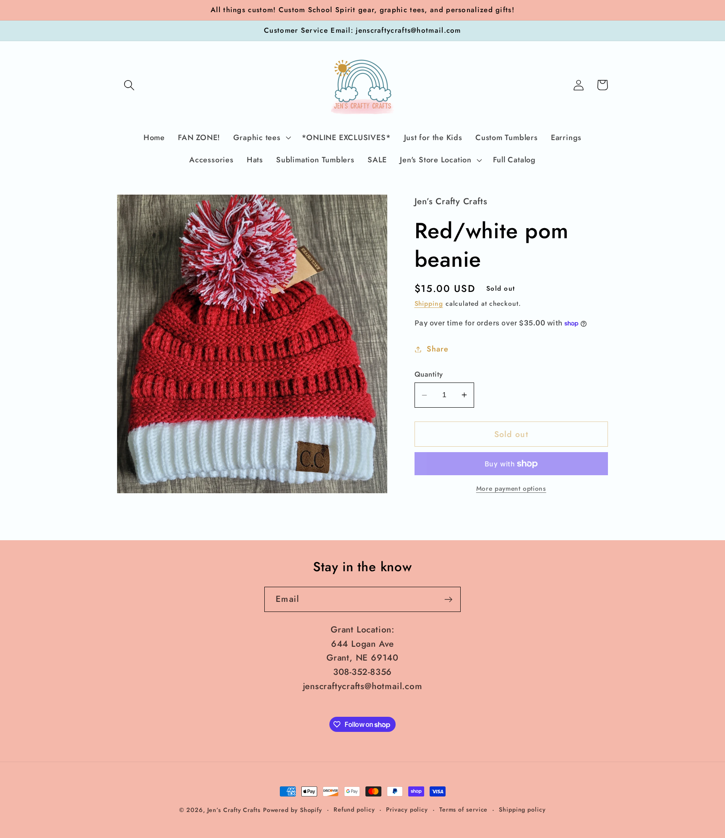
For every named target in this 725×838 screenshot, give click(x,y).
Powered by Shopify (292, 810)
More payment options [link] (511, 488)
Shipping (429, 303)
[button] (129, 85)
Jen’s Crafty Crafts (234, 810)
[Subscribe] (448, 599)
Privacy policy (407, 809)
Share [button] (437, 349)
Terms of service (463, 809)
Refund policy (354, 809)
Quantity (429, 374)
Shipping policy (522, 809)
